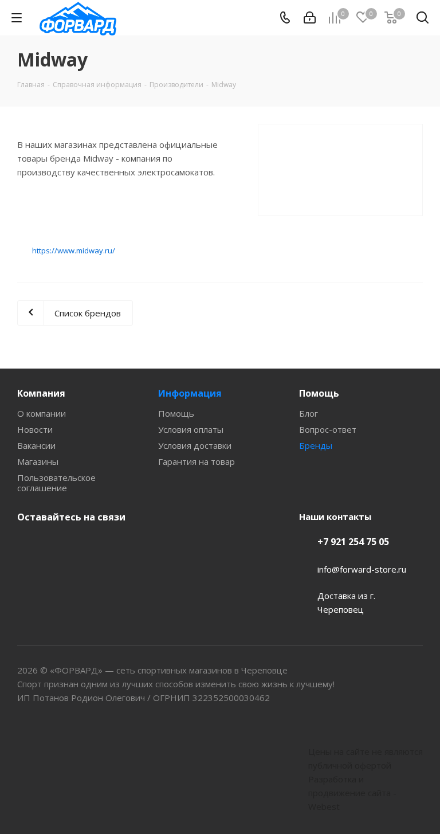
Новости (35, 429)
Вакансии (36, 445)
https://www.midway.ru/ (73, 250)
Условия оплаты (190, 429)
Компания (41, 393)
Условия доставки (194, 445)
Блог (308, 413)
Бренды (315, 445)
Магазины (37, 461)
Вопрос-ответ (327, 429)
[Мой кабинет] (310, 18)
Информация (190, 393)
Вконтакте (28, 543)
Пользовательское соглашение (56, 483)
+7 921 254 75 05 (353, 541)
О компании (41, 413)
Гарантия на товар (196, 461)
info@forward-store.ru (361, 569)
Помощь (176, 413)
